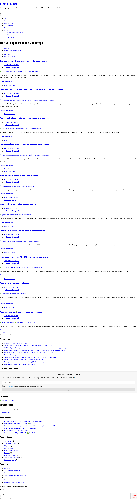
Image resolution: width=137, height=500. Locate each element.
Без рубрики (8, 441)
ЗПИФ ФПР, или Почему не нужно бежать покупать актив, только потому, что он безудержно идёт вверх (37, 348)
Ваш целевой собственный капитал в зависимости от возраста (24, 118)
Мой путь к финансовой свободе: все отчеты (18, 475)
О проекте (7, 30)
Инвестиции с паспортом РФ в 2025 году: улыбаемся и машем (24, 256)
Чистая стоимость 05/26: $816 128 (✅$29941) (19, 433)
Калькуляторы (8, 26)
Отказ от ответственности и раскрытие (16, 480)
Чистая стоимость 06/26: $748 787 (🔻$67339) (20, 428)
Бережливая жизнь (10, 443)
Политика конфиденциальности (17, 35)
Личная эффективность (11, 197)
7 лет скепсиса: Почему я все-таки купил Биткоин (19, 175)
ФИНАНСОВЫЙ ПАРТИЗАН (8, 4)
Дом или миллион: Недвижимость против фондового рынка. (23, 60)
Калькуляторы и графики (12, 471)
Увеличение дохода (10, 200)
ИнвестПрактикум (10, 23)
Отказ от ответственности (15, 33)
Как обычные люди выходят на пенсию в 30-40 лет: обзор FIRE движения (28, 346)
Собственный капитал (11, 21)
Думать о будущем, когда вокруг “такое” (16, 355)
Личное (6, 140)
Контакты (10, 37)
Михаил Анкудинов (12, 67)
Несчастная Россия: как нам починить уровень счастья (21, 364)
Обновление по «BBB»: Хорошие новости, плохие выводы (22, 230)
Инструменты (8, 28)
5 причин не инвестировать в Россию (14, 283)
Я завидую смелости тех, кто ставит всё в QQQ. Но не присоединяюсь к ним (28, 362)
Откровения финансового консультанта (16, 343)
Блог (5, 18)
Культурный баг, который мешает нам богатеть (18, 204)
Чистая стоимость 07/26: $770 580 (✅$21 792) (20, 423)
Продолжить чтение (6, 81)
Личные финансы (9, 85)
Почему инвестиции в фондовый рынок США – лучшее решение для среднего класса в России (34, 350)
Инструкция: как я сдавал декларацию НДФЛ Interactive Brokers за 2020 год (29, 353)
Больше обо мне (5, 413)
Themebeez (17, 490)
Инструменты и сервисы (11, 468)
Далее (4, 332)
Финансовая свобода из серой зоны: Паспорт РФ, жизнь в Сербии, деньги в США (31, 89)
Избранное (7, 54)
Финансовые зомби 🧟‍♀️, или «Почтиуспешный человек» (21, 311)
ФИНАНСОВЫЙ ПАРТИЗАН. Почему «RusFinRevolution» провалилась (25, 144)
